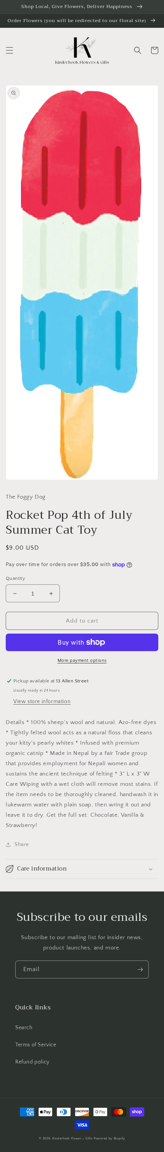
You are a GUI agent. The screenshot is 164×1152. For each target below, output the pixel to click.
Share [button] (21, 844)
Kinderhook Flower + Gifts (72, 1138)
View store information (42, 701)
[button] (9, 50)
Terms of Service (35, 1045)
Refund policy (32, 1062)
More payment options (82, 660)
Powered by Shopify (109, 1138)
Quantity (15, 578)
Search (24, 1028)
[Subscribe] (140, 969)
